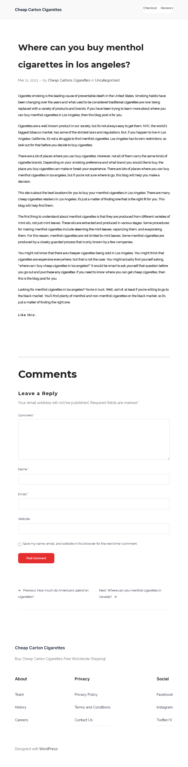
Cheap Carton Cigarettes (38, 9)
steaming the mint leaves (93, 229)
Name (23, 469)
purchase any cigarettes (57, 272)
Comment (26, 415)
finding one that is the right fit (125, 199)
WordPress (48, 749)
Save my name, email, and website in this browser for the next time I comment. (80, 543)
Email (23, 494)
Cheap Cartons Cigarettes (69, 80)
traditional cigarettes (124, 102)
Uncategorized (107, 80)
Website (24, 519)
